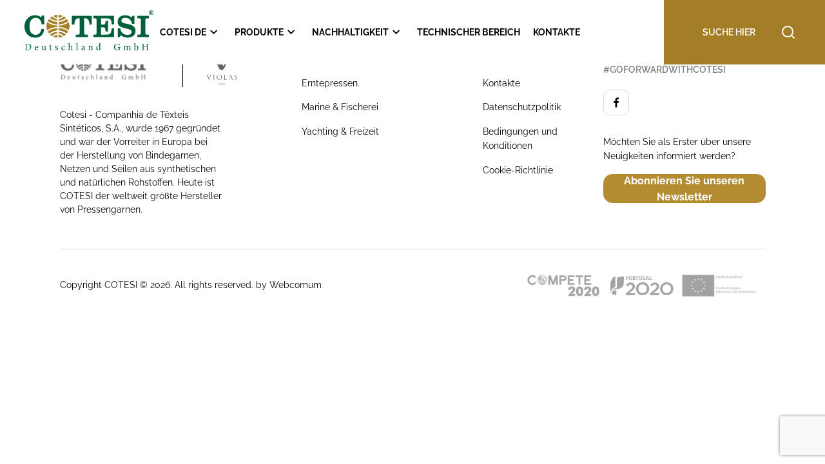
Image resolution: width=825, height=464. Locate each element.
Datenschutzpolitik (522, 107)
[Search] (725, 32)
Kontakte (501, 83)
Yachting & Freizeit (340, 131)
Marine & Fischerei (340, 107)
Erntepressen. (331, 83)
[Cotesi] (121, 67)
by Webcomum (289, 284)
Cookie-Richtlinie (518, 170)
